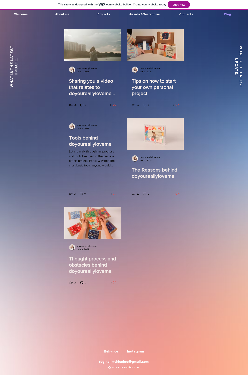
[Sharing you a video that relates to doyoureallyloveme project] (92, 45)
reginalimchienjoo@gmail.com (124, 362)
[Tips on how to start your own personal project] (155, 45)
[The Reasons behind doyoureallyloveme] (155, 134)
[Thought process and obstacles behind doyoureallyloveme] (92, 223)
